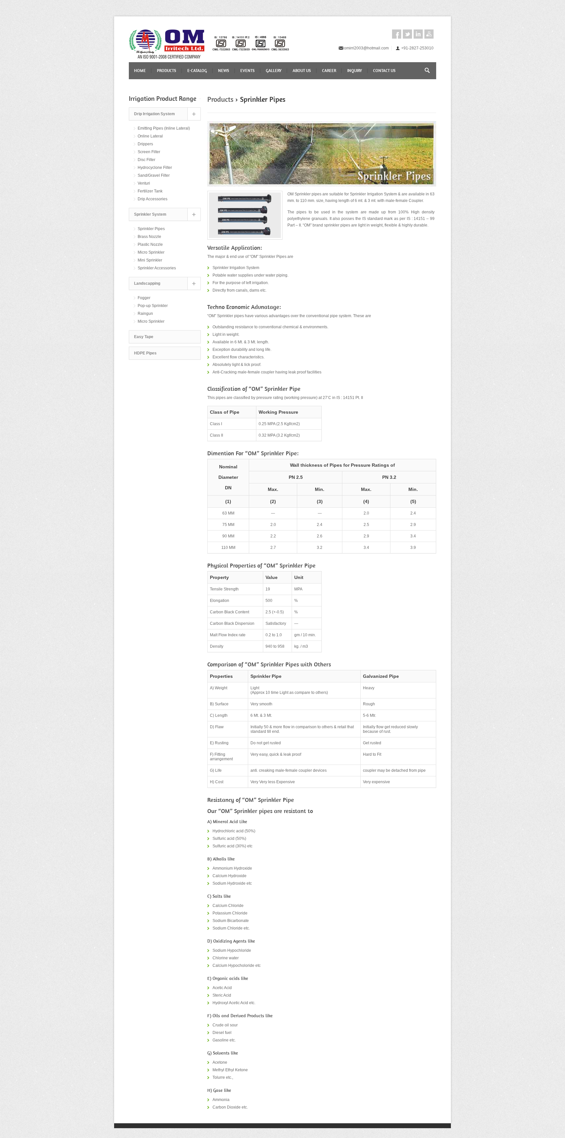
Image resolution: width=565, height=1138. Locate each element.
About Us (302, 70)
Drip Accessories (152, 199)
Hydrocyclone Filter (155, 167)
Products (166, 70)
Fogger (144, 298)
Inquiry (354, 70)
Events (247, 70)
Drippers (145, 144)
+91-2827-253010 (417, 48)
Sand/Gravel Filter (154, 175)
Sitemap (429, 34)
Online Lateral (150, 136)
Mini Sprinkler (150, 260)
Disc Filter (146, 159)
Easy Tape (143, 336)
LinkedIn (418, 34)
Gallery (274, 70)
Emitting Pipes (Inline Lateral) (164, 128)
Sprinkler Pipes (151, 228)
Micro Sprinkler (151, 252)
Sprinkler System (150, 214)
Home (140, 70)
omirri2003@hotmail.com (366, 48)
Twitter (407, 34)
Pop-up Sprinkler (153, 305)
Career (329, 70)
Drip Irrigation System (154, 114)
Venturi (144, 183)
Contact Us (384, 70)
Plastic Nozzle (150, 244)
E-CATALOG (197, 70)
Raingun (145, 313)
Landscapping (147, 283)
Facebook (396, 34)
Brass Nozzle (149, 236)
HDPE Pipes (145, 353)
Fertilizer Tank (150, 191)
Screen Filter (149, 152)
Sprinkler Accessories (157, 268)
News (223, 70)
